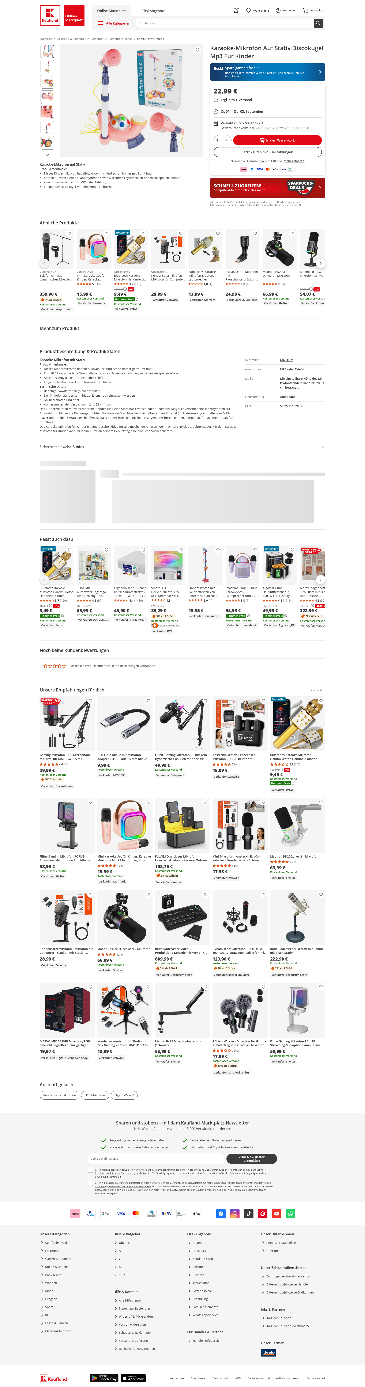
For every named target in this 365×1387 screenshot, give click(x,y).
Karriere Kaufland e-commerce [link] (288, 1326)
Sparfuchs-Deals (56, 1243)
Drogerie (51, 1299)
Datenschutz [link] (220, 1378)
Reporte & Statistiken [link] (281, 1243)
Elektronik (52, 1251)
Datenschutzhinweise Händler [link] (287, 1284)
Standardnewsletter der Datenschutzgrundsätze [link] (120, 1173)
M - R (122, 1267)
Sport (49, 1307)
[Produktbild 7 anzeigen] (47, 143)
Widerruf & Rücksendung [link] (137, 1316)
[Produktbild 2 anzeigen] (47, 66)
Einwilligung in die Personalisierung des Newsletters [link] (123, 1186)
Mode (49, 1291)
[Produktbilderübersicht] (47, 100)
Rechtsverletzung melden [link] (137, 1349)
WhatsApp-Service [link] (205, 1315)
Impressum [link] (176, 1378)
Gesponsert (46, 272)
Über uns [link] (272, 1251)
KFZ (47, 1315)
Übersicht (126, 1243)
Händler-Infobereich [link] (207, 1341)
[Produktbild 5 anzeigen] (47, 112)
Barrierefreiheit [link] (315, 1378)
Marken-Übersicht (58, 1331)
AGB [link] (238, 1378)
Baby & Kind (54, 1275)
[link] (153, 10)
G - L (122, 1259)
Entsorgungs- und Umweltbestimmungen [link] (274, 1378)
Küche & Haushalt (58, 1267)
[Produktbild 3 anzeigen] (47, 82)
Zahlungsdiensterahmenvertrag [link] (288, 1276)
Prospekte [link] (200, 1251)
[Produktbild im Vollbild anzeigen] (131, 100)
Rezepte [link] (198, 1275)
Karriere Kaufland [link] (278, 1318)
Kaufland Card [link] (203, 1259)
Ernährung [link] (200, 1299)
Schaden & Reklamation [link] (136, 1333)
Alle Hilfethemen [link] (131, 1300)
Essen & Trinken (56, 1323)
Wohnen (51, 1283)
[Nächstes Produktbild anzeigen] (47, 155)
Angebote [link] (199, 1243)
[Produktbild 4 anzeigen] (47, 97)
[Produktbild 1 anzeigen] (47, 51)
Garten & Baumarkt (58, 1259)
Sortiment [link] (200, 1267)
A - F (122, 1251)
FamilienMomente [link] (205, 1307)
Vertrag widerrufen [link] (132, 1324)
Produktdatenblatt (169, 625)
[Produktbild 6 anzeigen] (47, 127)
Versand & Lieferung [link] (133, 1341)
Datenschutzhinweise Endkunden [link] (290, 1292)
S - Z (122, 1275)
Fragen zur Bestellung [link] (134, 1308)
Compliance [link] (198, 1378)
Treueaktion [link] (201, 1283)
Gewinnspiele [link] (202, 1291)
